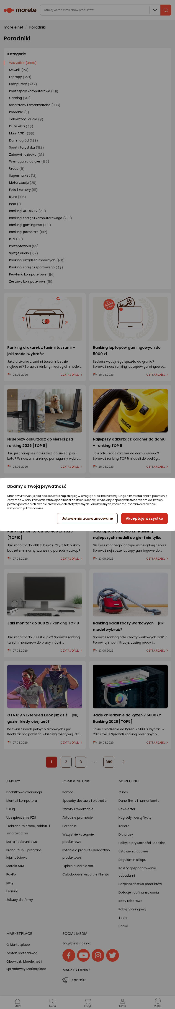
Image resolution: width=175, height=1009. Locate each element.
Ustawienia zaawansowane (87, 518)
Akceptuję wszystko (144, 518)
